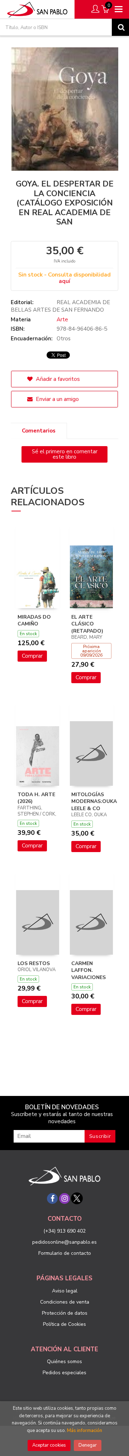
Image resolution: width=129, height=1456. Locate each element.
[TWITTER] (76, 1198)
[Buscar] (120, 27)
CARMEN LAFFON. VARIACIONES (88, 970)
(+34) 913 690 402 (64, 1231)
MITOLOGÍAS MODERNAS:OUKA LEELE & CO (94, 801)
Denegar (87, 1445)
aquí (64, 281)
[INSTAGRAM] (64, 1198)
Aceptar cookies (49, 1445)
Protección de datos (64, 1313)
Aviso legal (64, 1290)
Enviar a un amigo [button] (56, 399)
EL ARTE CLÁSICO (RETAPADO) (87, 624)
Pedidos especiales (64, 1372)
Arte (62, 319)
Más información (84, 1430)
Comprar (32, 656)
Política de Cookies (64, 1324)
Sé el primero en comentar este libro (64, 454)
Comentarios (39, 430)
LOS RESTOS (34, 963)
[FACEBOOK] (52, 1198)
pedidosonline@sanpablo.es (64, 1242)
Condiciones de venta (64, 1302)
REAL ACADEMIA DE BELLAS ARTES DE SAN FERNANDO (60, 306)
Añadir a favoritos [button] (57, 379)
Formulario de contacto (64, 1253)
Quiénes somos (64, 1361)
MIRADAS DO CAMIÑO (34, 621)
